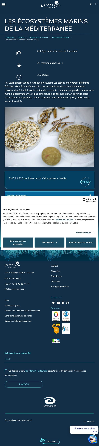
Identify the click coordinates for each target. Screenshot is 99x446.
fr (95, 4)
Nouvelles (55, 271)
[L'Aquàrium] (50, 4)
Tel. (17, 284)
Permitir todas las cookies (81, 242)
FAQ (7, 300)
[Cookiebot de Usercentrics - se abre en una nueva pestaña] (84, 200)
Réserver (85, 182)
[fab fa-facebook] (63, 303)
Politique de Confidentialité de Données (22, 310)
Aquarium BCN (11, 263)
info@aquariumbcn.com (15, 289)
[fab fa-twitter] (53, 303)
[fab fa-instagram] (67, 303)
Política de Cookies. (64, 219)
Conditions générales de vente (18, 315)
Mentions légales (12, 305)
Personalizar (48, 242)
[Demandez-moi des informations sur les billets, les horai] (88, 436)
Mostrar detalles (83, 233)
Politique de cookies (60, 286)
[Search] (91, 4)
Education (55, 281)
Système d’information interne (18, 321)
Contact (54, 266)
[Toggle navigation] (3, 4)
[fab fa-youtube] (58, 303)
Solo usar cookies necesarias (18, 242)
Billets (52, 441)
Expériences (56, 276)
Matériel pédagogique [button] (17, 195)
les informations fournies (36, 370)
